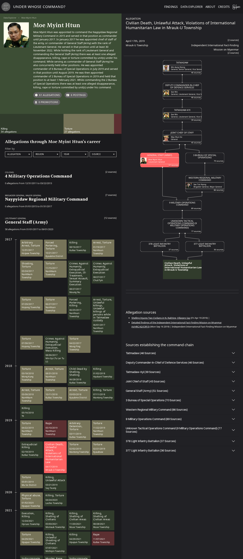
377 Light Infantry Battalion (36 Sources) (151, 450)
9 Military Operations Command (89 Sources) (154, 419)
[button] (111, 173)
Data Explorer (10, 17)
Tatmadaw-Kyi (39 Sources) (143, 372)
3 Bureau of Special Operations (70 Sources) (153, 400)
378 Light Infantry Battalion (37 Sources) (151, 441)
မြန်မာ (236, 7)
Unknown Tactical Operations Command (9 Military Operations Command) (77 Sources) (174, 429)
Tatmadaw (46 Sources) (141, 353)
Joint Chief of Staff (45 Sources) (145, 381)
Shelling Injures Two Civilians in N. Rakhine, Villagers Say (160, 317)
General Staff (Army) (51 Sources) (147, 391)
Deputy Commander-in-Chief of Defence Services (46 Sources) (165, 362)
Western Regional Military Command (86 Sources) (157, 409)
